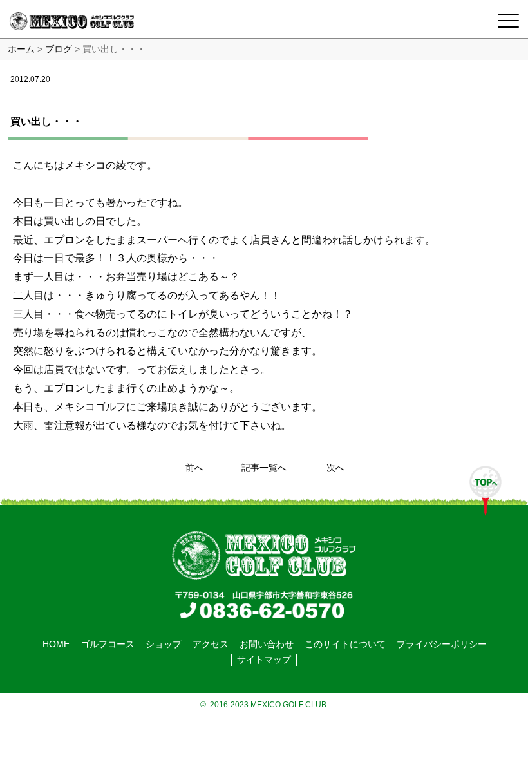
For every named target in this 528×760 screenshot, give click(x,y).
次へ (335, 468)
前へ (194, 468)
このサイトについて (345, 644)
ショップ (164, 644)
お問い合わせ (267, 644)
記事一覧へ (264, 468)
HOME (56, 644)
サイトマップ (264, 660)
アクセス (211, 644)
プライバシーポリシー (442, 644)
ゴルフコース (107, 644)
